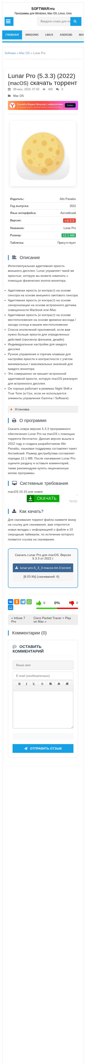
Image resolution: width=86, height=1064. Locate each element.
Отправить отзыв (45, 748)
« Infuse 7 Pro (18, 619)
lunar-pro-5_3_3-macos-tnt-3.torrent (45, 568)
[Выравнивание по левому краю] (50, 683)
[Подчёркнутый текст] (34, 683)
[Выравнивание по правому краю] (67, 683)
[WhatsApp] (29, 601)
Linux (49, 34)
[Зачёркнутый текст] (42, 683)
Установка (22, 409)
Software (10, 53)
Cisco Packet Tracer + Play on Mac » (52, 619)
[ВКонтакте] (10, 601)
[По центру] (59, 683)
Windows (32, 34)
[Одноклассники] (16, 601)
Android (66, 34)
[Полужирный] (19, 683)
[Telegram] (23, 601)
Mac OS (24, 53)
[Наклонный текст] (26, 683)
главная (12, 34)
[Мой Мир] (10, 607)
